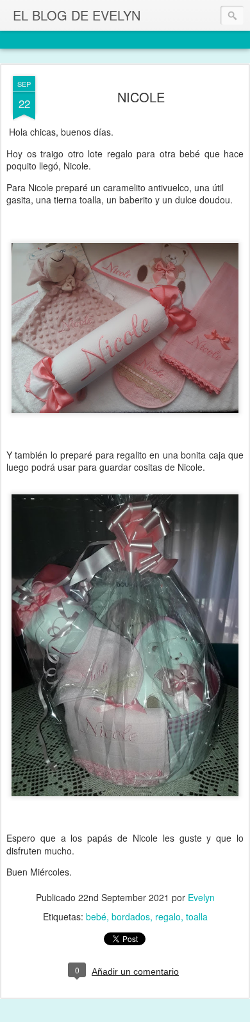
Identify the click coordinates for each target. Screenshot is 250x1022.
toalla (197, 916)
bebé (96, 916)
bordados (131, 916)
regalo (168, 916)
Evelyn (201, 897)
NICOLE (141, 97)
